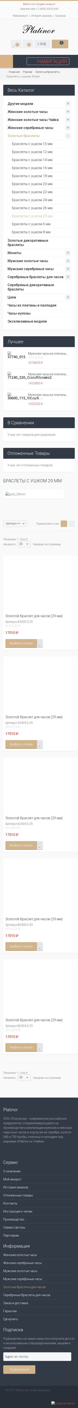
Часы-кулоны (19, 313)
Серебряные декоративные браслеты (31, 287)
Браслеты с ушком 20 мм (32, 184)
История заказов (41, 15)
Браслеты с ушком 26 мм (32, 208)
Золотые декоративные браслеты (28, 242)
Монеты (14, 253)
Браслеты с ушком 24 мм (32, 200)
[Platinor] (39, 29)
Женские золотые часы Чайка (33, 120)
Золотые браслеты (47, 71)
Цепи (12, 297)
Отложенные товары (18, 1195)
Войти (26, 4)
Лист (71, 523)
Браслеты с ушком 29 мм (32, 216)
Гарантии (10, 1311)
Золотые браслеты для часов (24, 1287)
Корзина (60, 15)
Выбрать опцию (21, 643)
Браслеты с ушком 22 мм (32, 192)
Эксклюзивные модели (27, 321)
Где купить (10, 1319)
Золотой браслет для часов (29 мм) (34, 616)
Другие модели (20, 104)
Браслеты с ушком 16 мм (32, 168)
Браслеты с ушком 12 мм (32, 152)
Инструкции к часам (17, 1211)
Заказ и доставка (15, 1303)
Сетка (64, 523)
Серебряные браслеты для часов (35, 277)
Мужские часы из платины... (48, 353)
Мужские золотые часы (28, 261)
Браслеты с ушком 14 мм (32, 160)
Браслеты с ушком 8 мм (31, 232)
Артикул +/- (13, 523)
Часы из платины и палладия (32, 305)
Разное (27, 71)
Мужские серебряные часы (31, 269)
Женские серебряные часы (30, 128)
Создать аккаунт (45, 4)
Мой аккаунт (20, 15)
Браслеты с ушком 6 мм (31, 224)
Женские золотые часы (28, 112)
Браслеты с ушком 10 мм (32, 144)
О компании (11, 1171)
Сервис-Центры (14, 1227)
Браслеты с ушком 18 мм (32, 176)
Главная (14, 71)
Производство (13, 1219)
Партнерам (11, 1235)
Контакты (10, 1203)
